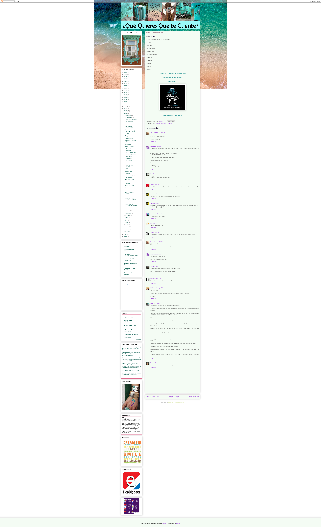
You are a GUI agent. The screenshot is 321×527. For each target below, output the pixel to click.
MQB (126, 169)
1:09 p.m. (156, 232)
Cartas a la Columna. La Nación (130, 155)
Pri (151, 174)
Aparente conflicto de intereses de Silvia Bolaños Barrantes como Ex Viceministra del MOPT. (131, 354)
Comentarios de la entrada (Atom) (176, 402)
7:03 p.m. (163, 288)
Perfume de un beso (129, 268)
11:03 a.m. (156, 203)
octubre (127, 210)
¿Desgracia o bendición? (128, 149)
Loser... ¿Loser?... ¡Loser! (130, 166)
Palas (151, 303)
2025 (125, 74)
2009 (125, 111)
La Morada (153, 146)
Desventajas (128, 160)
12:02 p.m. (155, 223)
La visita (127, 133)
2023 (125, 79)
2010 (125, 108)
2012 (125, 104)
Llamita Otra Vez (129, 202)
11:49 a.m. (162, 214)
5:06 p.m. (158, 278)
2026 (125, 72)
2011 (125, 106)
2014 (125, 99)
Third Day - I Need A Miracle (131, 255)
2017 (125, 92)
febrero (127, 229)
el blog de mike (128, 329)
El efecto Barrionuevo (131, 119)
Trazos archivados (128, 317)
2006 (125, 236)
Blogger (178, 523)
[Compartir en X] (170, 121)
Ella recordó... (128, 190)
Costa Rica (163, 123)
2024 (125, 76)
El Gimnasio (128, 158)
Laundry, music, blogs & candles (131, 176)
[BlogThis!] (169, 121)
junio (126, 220)
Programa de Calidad (130, 136)
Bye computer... (129, 163)
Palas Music (127, 254)
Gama (151, 194)
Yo (171, 123)
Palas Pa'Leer (128, 245)
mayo (127, 222)
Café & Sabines (128, 251)
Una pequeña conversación (129, 127)
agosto (127, 215)
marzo (127, 226)
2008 (125, 113)
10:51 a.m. (156, 194)
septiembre (128, 213)
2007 (125, 234)
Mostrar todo (138, 339)
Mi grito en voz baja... (130, 316)
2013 (125, 101)
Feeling (125, 265)
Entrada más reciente (152, 396)
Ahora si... (127, 124)
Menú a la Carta (129, 185)
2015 (125, 97)
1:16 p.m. (162, 241)
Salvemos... (128, 187)
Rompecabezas (127, 337)
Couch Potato (128, 171)
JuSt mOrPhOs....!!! (129, 320)
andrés (152, 184)
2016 (125, 95)
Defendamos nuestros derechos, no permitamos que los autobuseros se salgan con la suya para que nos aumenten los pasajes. (131, 373)
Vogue (126, 208)
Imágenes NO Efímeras (130, 263)
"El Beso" (126, 269)
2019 (125, 88)
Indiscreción (127, 246)
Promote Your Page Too (132, 308)
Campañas (157, 123)
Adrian (152, 232)
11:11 (125, 326)
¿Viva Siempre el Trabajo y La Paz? (130, 199)
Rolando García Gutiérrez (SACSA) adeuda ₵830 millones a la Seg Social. (131, 348)
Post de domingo (129, 179)
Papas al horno (127, 260)
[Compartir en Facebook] (172, 121)
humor (168, 123)
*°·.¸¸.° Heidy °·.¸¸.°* (155, 132)
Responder (153, 141)
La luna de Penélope (130, 325)
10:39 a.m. (157, 184)
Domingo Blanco (129, 138)
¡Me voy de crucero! (130, 152)
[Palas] (132, 306)
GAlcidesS (153, 278)
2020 (125, 85)
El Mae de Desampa (155, 288)
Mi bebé (126, 322)
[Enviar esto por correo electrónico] (167, 121)
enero (127, 231)
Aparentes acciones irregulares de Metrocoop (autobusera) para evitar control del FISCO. (131, 359)
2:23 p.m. (158, 266)
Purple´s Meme (129, 196)
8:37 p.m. (156, 363)
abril (126, 224)
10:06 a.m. (159, 146)
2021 (125, 83)
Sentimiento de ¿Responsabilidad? (131, 205)
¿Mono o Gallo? (129, 146)
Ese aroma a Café (129, 249)
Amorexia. (153, 266)
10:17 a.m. (155, 174)
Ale (151, 223)
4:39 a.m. (158, 303)
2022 (125, 81)
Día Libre (127, 173)
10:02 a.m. (163, 132)
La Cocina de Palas (129, 259)
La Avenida (128, 144)
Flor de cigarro (129, 121)
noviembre (128, 117)
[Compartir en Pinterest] (174, 121)
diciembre (128, 115)
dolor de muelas (154, 214)
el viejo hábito (127, 331)
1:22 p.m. (158, 254)
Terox (151, 363)
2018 (125, 90)
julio (126, 217)
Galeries (165, 523)
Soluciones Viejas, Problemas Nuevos (130, 130)
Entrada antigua (194, 396)
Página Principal (174, 396)
